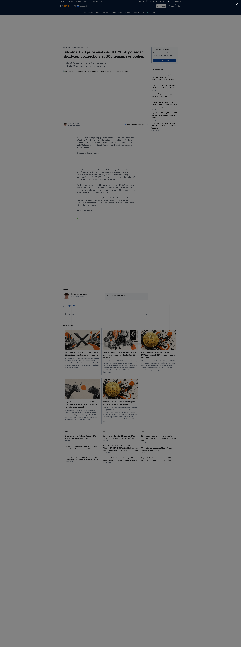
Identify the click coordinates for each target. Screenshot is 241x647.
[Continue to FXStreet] (237, 4)
